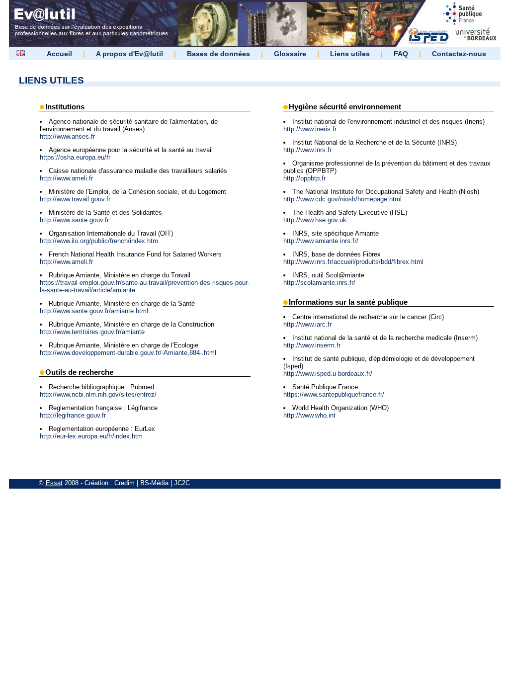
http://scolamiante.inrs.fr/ (319, 282)
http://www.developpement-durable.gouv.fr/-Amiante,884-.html (128, 352)
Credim (124, 483)
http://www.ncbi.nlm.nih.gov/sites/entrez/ (98, 394)
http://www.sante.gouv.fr (74, 220)
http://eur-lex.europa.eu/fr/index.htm (91, 436)
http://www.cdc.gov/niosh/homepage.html (342, 199)
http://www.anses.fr (67, 136)
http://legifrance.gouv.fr (73, 415)
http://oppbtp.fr (304, 178)
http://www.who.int (309, 415)
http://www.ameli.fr (66, 178)
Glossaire (290, 54)
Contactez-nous (459, 54)
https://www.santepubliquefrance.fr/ (333, 394)
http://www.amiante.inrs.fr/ (320, 241)
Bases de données (218, 54)
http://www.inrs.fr (307, 150)
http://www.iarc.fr (307, 324)
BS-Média (154, 483)
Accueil (59, 54)
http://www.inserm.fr (311, 345)
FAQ (401, 54)
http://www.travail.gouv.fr (75, 199)
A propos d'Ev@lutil (129, 54)
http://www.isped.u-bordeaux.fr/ (327, 373)
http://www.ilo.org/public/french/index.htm (99, 241)
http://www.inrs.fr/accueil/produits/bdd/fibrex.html (353, 261)
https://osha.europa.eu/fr (75, 157)
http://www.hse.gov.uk (314, 220)
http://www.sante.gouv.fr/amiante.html (94, 311)
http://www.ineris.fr (310, 129)
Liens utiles (350, 54)
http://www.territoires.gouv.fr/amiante (92, 332)
